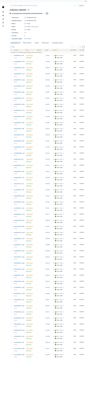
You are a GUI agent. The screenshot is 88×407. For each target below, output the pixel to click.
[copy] (43, 13)
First (72, 46)
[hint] (10, 17)
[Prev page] (77, 47)
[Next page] (83, 47)
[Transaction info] (11, 55)
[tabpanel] (47, 201)
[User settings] (85, 1)
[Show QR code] (47, 13)
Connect (81, 5)
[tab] (15, 42)
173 (25, 32)
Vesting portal (34, 26)
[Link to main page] (3, 7)
